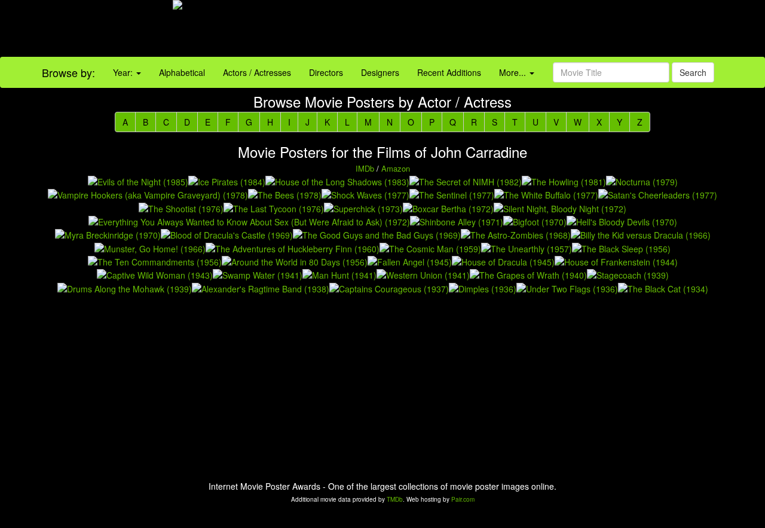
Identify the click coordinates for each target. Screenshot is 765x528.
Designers (380, 72)
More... (513, 72)
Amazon (395, 168)
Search (693, 72)
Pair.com (463, 499)
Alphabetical (182, 72)
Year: (124, 72)
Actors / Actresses (257, 72)
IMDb (365, 168)
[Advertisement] (478, 30)
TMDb (395, 499)
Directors (326, 72)
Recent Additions (449, 72)
